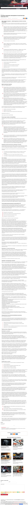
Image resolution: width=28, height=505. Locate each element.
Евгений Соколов (3, 427)
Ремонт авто (13, 5)
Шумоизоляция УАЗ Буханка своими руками (17, 446)
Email (9, 481)
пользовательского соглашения (17, 502)
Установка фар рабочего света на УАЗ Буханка (6, 473)
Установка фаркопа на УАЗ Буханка (17, 460)
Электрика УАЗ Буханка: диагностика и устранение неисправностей (5, 447)
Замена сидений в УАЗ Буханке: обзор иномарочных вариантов (18, 473)
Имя (1, 481)
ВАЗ (10, 18)
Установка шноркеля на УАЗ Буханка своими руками (5, 460)
